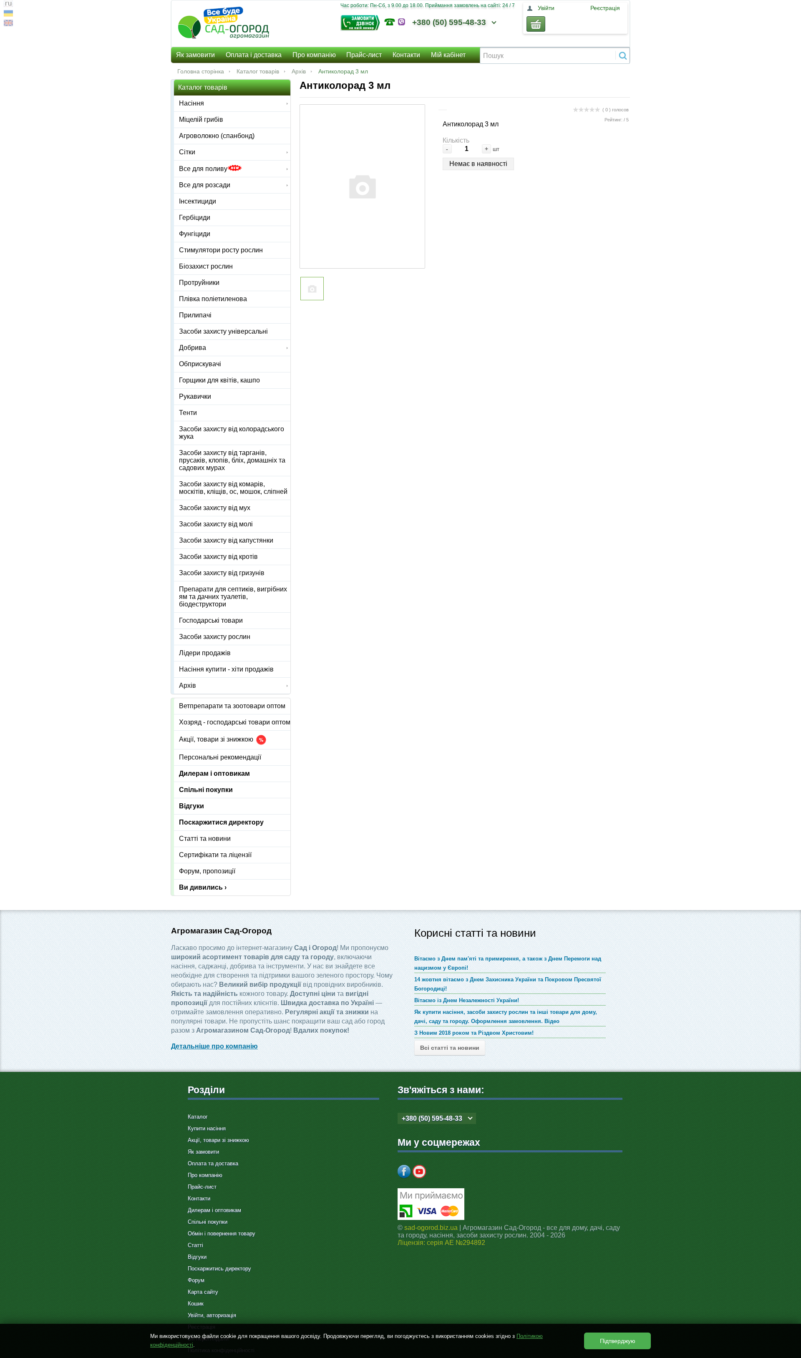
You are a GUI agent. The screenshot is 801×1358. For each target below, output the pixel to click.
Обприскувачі (200, 363)
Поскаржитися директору (221, 822)
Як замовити (195, 54)
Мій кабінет (448, 54)
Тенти (188, 412)
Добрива (192, 347)
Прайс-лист (364, 54)
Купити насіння (207, 1128)
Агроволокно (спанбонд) (216, 135)
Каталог (198, 1117)
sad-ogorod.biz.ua (431, 1227)
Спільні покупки (206, 789)
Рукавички (195, 396)
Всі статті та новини (449, 1047)
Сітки (187, 152)
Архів (299, 71)
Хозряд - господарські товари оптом (234, 722)
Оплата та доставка (213, 1163)
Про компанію (314, 54)
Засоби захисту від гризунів (221, 572)
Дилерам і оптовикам (214, 773)
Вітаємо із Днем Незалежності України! (466, 1000)
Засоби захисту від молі (216, 524)
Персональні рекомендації (220, 757)
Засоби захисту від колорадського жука (231, 432)
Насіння (191, 103)
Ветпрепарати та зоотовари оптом (232, 705)
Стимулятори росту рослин (221, 250)
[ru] (8, 5)
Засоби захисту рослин (214, 636)
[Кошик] (535, 24)
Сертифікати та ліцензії (215, 854)
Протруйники (199, 282)
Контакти (406, 54)
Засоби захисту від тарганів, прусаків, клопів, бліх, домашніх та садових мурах (232, 460)
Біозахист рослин (206, 266)
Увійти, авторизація (212, 1315)
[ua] (8, 14)
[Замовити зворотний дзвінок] (362, 22)
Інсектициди (197, 201)
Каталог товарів (258, 71)
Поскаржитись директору (219, 1268)
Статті (195, 1245)
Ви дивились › (203, 887)
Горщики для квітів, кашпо (219, 380)
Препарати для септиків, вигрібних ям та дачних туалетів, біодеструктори (233, 597)
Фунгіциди (194, 233)
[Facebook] (404, 1171)
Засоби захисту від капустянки (226, 540)
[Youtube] (419, 1171)
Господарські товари (211, 620)
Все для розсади (204, 185)
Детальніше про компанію (214, 1046)
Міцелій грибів (201, 119)
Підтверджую (617, 1341)
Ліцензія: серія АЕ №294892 (441, 1242)
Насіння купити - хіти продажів (226, 669)
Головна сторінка (200, 71)
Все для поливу (203, 168)
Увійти (546, 8)
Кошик (196, 1303)
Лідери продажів (205, 652)
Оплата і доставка (254, 54)
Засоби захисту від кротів (218, 556)
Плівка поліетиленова (213, 298)
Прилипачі (195, 315)
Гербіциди (194, 217)
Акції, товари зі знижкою (217, 739)
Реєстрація (605, 8)
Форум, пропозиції (207, 871)
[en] (8, 24)
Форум (196, 1280)
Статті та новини (205, 838)
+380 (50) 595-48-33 (449, 22)
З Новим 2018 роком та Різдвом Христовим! (474, 1033)
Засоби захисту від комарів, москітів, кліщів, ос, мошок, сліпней (233, 487)
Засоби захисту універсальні (223, 331)
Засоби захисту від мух (214, 507)
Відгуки (191, 806)
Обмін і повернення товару (221, 1233)
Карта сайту (203, 1292)
